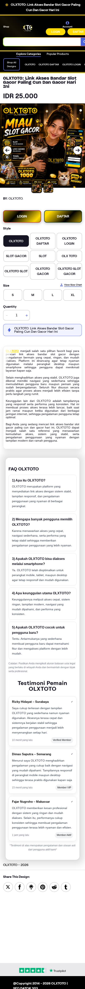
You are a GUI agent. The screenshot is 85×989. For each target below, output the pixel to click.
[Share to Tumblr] (66, 886)
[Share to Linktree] (31, 886)
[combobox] (42, 42)
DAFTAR (63, 216)
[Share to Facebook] (20, 886)
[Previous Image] (7, 150)
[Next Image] (77, 150)
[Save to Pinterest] (43, 886)
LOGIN (55, 31)
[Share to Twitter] (8, 886)
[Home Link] (27, 28)
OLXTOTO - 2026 (15, 865)
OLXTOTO (12, 351)
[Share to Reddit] (54, 886)
